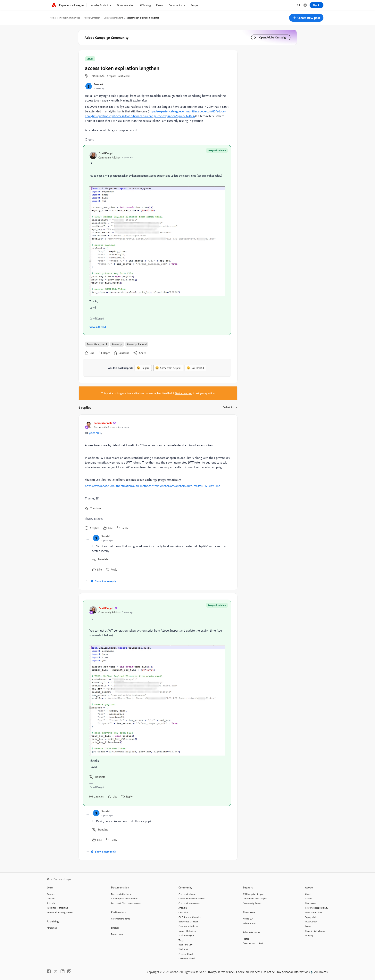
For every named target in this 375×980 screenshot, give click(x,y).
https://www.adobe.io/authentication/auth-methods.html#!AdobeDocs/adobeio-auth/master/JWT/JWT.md (152, 486)
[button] (306, 18)
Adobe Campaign (92, 17)
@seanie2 (95, 433)
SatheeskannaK (103, 423)
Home (53, 17)
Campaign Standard (113, 17)
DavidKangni (105, 153)
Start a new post (183, 393)
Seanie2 (98, 84)
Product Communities (69, 17)
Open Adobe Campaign (273, 37)
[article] (157, 476)
